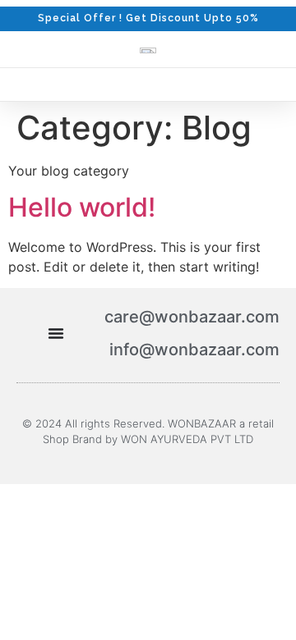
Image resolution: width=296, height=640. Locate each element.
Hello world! (81, 207)
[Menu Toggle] (56, 333)
